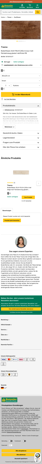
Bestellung (5, 319)
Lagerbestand (9, 138)
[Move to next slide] (38, 183)
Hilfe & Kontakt (6, 324)
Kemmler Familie (7, 344)
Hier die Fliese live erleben (14, 147)
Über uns (4, 334)
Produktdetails (9, 106)
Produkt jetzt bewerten (12, 220)
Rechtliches (5, 339)
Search (37, 12)
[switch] (37, 461)
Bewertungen (7, 210)
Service (4, 329)
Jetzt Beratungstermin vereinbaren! (21, 1)
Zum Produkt (28, 197)
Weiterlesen (8, 127)
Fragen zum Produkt (11, 142)
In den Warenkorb (22, 94)
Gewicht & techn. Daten (12, 133)
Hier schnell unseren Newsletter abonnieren (21, 309)
